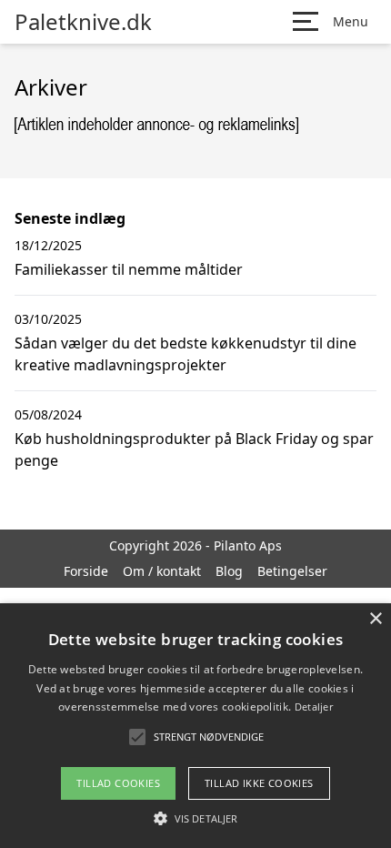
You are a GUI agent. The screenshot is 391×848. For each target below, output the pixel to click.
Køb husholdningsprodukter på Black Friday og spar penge (194, 449)
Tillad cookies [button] (118, 783)
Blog (229, 571)
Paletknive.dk (83, 21)
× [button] (375, 619)
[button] (195, 818)
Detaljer (314, 706)
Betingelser (292, 571)
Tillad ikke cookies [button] (259, 783)
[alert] (195, 725)
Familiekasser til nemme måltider (129, 269)
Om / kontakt (162, 571)
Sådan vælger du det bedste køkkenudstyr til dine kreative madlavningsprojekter (185, 354)
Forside (86, 571)
